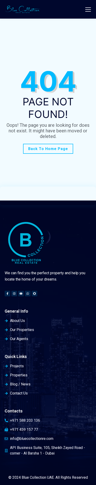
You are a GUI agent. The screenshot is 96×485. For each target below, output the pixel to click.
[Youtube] (21, 293)
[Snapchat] (34, 293)
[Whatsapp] (28, 293)
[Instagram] (14, 293)
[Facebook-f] (7, 293)
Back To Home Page (48, 149)
